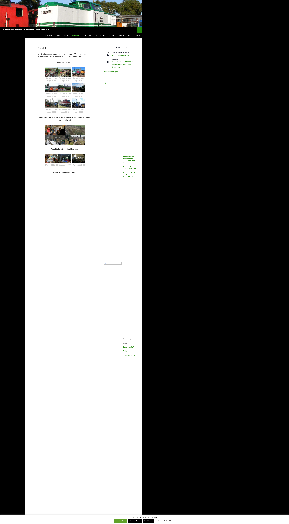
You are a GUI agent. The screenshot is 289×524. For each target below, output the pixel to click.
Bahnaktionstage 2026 (120, 55)
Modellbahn (100, 35)
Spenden (112, 35)
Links (128, 35)
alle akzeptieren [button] (121, 521)
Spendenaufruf (128, 347)
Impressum (137, 35)
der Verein (75, 35)
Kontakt (121, 35)
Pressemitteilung (129, 355)
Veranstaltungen (61, 35)
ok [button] (130, 521)
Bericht (125, 351)
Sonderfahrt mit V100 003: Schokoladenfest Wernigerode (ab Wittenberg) (125, 64)
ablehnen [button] (138, 521)
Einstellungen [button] (148, 521)
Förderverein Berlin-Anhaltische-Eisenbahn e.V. (26, 30)
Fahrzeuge (87, 35)
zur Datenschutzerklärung (165, 521)
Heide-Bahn (48, 35)
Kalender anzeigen (111, 72)
